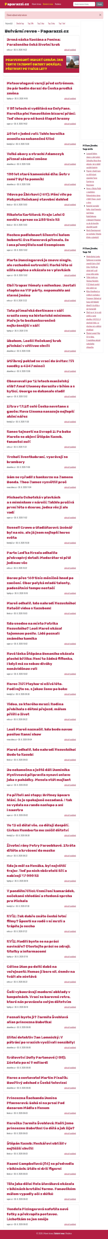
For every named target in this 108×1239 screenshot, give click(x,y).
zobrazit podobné (70, 49)
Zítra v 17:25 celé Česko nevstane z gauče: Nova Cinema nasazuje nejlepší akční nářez (40, 411)
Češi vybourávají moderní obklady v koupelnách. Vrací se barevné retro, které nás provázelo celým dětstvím (39, 997)
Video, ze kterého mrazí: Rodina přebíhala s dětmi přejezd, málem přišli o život (36, 709)
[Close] (100, 15)
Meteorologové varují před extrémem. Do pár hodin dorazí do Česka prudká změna (40, 88)
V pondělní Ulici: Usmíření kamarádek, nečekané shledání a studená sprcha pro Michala (41, 896)
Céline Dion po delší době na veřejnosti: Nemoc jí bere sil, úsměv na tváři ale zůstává (41, 972)
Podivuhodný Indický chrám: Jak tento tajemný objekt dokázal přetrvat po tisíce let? (34, 64)
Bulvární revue (48, 4)
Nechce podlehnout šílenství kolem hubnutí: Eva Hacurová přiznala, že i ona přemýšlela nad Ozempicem (38, 240)
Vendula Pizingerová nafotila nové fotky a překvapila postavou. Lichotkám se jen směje (37, 1214)
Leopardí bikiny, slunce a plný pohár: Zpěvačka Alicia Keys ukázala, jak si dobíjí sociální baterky (93, 160)
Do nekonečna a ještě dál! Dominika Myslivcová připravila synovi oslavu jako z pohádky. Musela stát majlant (39, 775)
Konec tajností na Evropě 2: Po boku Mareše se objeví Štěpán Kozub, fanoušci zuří (39, 437)
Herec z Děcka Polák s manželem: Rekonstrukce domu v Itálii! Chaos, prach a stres (93, 195)
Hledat (100, 4)
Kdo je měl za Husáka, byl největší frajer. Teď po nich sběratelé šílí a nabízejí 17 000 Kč (37, 871)
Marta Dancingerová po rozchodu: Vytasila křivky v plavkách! (93, 234)
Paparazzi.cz (17, 4)
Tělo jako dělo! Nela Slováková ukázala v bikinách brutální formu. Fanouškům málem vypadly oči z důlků (41, 1189)
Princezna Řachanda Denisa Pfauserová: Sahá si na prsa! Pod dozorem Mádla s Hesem (36, 1103)
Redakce (58, 4)
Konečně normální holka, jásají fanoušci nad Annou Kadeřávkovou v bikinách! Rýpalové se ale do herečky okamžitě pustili (93, 216)
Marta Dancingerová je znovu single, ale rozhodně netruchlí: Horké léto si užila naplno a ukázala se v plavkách (39, 265)
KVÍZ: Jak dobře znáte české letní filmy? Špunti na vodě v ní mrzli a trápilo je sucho (36, 921)
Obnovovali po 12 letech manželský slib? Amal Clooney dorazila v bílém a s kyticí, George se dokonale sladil (41, 386)
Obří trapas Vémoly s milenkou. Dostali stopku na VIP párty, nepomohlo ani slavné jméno (41, 290)
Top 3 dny (51, 23)
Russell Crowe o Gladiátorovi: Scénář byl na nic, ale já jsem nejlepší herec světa (39, 532)
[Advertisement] (92, 80)
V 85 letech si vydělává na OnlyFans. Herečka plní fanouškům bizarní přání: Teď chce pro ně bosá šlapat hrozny (41, 113)
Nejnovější (9, 23)
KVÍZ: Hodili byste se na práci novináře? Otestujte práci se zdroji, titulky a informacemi (39, 946)
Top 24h (30, 23)
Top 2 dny (40, 23)
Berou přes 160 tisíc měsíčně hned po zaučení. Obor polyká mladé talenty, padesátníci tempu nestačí (40, 583)
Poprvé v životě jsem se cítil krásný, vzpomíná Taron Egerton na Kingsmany (93, 177)
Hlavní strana (36, 4)
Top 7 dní (62, 23)
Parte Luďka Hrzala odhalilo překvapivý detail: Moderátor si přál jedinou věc (39, 558)
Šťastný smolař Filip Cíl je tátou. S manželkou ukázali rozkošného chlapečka (93, 340)
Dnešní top (20, 23)
